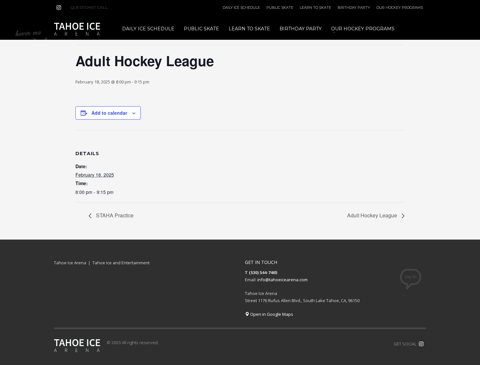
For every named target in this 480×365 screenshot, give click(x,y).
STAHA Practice (114, 215)
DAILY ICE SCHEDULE (241, 7)
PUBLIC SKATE (279, 7)
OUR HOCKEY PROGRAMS (399, 7)
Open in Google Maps (271, 314)
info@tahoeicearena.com (282, 280)
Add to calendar (109, 113)
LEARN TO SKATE (315, 7)
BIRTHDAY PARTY (354, 7)
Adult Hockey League (372, 215)
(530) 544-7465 (125, 7)
